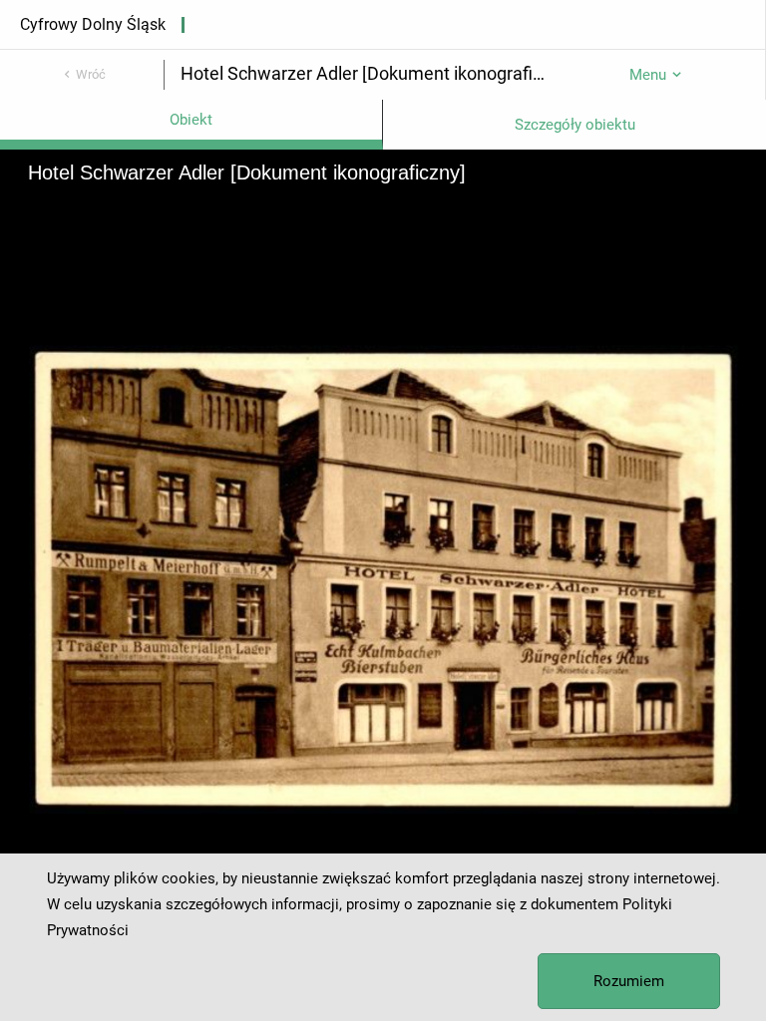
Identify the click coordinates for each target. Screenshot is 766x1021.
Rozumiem (628, 981)
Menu (647, 75)
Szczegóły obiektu (575, 125)
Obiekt (191, 120)
